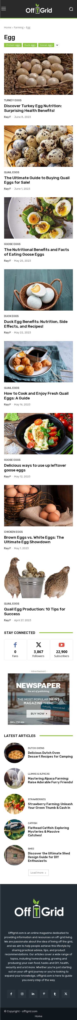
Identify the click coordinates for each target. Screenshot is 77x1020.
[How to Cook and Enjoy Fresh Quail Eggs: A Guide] (38, 361)
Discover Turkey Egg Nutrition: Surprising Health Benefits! (33, 108)
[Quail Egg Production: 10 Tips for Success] (38, 577)
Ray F (7, 116)
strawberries (37, 799)
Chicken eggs (13, 44)
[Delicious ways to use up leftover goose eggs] (38, 433)
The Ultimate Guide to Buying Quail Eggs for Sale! (37, 180)
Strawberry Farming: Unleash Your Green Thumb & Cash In (50, 806)
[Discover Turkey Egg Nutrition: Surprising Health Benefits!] (38, 74)
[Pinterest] (44, 994)
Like (15, 642)
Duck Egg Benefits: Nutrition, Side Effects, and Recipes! (36, 324)
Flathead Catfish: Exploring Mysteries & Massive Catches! (48, 831)
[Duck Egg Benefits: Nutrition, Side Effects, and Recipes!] (38, 290)
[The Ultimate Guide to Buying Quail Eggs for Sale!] (38, 146)
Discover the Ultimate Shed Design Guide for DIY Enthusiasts (49, 857)
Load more (37, 872)
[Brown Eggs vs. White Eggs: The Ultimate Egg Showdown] (38, 505)
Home (7, 27)
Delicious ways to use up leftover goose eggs (35, 467)
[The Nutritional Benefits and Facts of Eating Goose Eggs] (38, 218)
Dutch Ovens (36, 748)
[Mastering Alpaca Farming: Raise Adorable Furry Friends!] (14, 778)
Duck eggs (30, 44)
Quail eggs (11, 172)
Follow (38, 642)
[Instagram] (22, 994)
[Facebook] (11, 994)
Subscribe (61, 642)
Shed (31, 849)
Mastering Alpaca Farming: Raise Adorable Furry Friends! (50, 780)
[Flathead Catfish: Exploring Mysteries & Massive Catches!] (14, 829)
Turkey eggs (13, 100)
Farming (18, 27)
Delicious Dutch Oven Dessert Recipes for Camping (50, 754)
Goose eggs (46, 44)
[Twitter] (66, 994)
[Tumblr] (55, 994)
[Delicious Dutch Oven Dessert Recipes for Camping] (14, 753)
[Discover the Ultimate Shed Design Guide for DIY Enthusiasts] (14, 855)
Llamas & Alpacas (38, 774)
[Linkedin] (33, 994)
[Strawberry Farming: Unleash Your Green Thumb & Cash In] (14, 804)
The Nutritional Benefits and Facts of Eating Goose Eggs (36, 252)
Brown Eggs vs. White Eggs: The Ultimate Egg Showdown (34, 539)
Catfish (32, 823)
